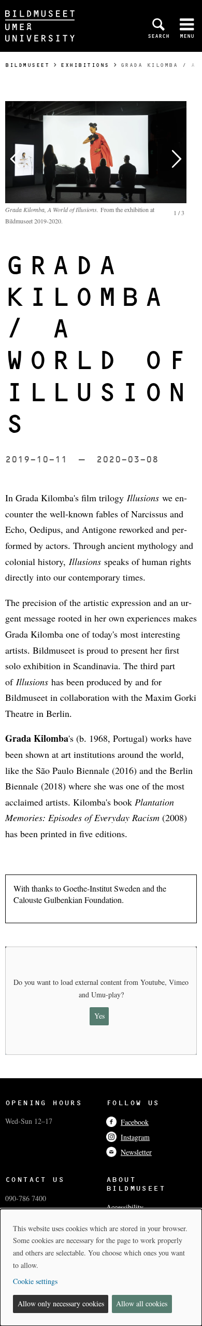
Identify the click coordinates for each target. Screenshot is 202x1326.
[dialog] (101, 1267)
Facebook (135, 1122)
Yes (99, 1016)
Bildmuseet (27, 65)
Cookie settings (35, 1281)
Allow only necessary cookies (61, 1303)
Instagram (135, 1137)
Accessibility (124, 1207)
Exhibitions (85, 65)
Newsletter (136, 1152)
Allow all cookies (141, 1303)
